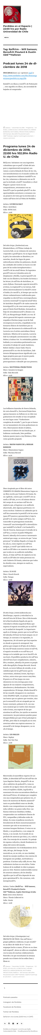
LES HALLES (11, 968)
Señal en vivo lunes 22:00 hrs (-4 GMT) (18, 1017)
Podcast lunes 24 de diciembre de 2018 (20, 65)
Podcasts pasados (10, 997)
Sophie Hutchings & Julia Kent (23, 136)
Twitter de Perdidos (11, 1012)
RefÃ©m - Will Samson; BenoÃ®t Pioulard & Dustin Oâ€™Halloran (19, 134)
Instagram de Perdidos (12, 1002)
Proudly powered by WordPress (28, 1031)
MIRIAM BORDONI (16, 970)
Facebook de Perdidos (12, 1007)
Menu (6, 37)
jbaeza (8, 127)
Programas (29, 127)
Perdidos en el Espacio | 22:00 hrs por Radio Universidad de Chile (17, 29)
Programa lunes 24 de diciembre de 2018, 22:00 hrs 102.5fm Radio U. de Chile (20, 151)
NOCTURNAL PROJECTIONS (19, 132)
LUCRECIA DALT (12, 130)
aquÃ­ (31, 73)
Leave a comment (9, 138)
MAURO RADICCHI (24, 130)
